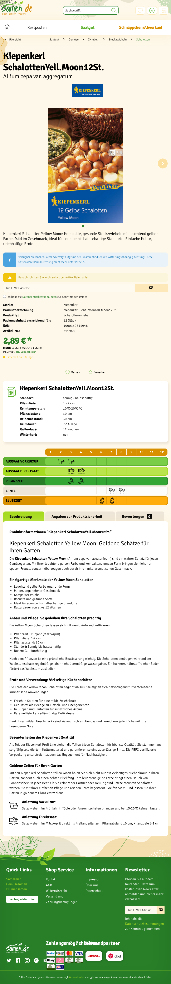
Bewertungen (136, 516)
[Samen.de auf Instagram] (27, 961)
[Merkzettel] (140, 10)
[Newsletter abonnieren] (161, 910)
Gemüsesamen (16, 884)
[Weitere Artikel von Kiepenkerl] (87, 91)
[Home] (7, 27)
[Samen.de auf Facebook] (17, 961)
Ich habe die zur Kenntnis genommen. (47, 297)
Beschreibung (20, 516)
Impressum (93, 879)
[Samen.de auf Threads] (45, 961)
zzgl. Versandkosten (26, 351)
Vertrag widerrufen (22, 899)
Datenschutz (94, 891)
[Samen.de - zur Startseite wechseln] (17, 8)
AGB (49, 885)
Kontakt (51, 879)
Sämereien (13, 879)
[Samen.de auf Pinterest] (36, 961)
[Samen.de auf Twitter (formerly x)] (8, 961)
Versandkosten (76, 977)
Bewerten (100, 372)
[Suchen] (114, 10)
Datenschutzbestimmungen (39, 297)
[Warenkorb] (163, 10)
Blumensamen (16, 889)
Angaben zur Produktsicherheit (77, 516)
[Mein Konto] (152, 10)
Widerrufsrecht (56, 891)
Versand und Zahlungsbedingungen (62, 899)
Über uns (92, 885)
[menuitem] (91, 10)
